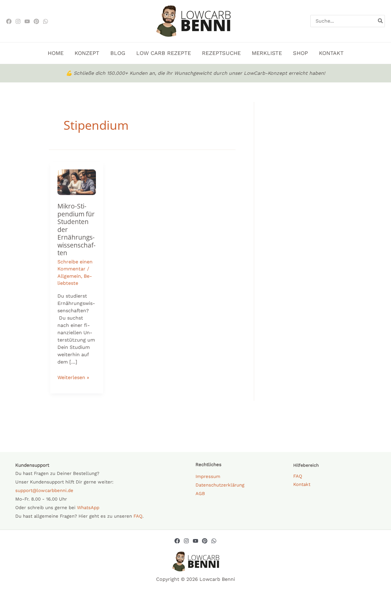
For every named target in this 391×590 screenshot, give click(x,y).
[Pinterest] (36, 21)
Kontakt (301, 484)
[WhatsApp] (45, 21)
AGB (200, 493)
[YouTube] (195, 541)
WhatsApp (88, 507)
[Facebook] (9, 21)
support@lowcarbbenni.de (44, 490)
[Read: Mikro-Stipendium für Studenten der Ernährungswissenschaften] (76, 182)
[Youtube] (27, 21)
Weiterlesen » (73, 376)
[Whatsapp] (214, 541)
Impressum (208, 476)
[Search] (381, 21)
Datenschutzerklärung (220, 485)
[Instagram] (18, 21)
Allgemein (69, 276)
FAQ (137, 516)
